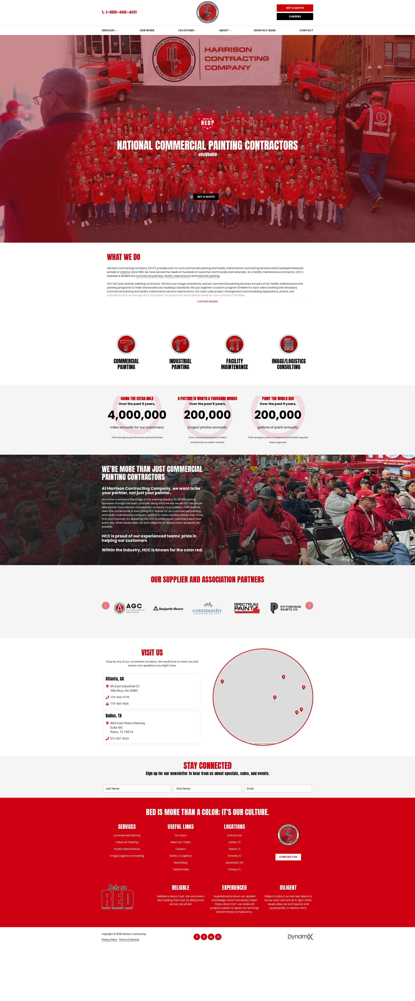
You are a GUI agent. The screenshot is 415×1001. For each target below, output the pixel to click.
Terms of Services (129, 939)
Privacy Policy (109, 939)
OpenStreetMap (270, 743)
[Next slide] (309, 606)
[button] (283, 677)
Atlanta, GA (115, 679)
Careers (295, 16)
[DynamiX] (300, 937)
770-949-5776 (119, 697)
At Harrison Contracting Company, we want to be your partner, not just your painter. (151, 490)
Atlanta (125, 272)
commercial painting (149, 276)
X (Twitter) (204, 937)
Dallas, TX (114, 715)
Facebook (197, 937)
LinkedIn (211, 937)
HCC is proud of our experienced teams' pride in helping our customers (149, 504)
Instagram (218, 937)
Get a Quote (295, 8)
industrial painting (208, 276)
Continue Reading (207, 301)
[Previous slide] (106, 606)
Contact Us (288, 857)
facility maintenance (177, 276)
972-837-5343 (119, 738)
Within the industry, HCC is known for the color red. (153, 550)
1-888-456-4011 (121, 12)
